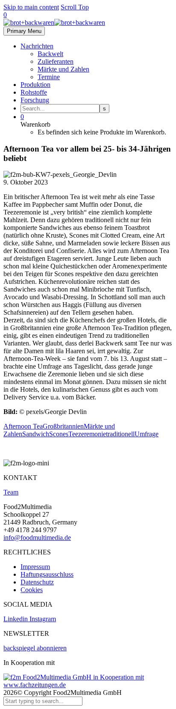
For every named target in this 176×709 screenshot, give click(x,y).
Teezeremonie (87, 434)
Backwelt (50, 53)
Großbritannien (63, 426)
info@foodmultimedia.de (37, 537)
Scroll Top (75, 7)
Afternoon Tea (23, 426)
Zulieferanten (55, 61)
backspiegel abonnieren (35, 648)
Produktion (35, 84)
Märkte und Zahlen (63, 69)
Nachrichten (37, 46)
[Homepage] (54, 22)
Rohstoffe (34, 92)
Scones (58, 434)
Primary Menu (24, 31)
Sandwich (35, 434)
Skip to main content (31, 7)
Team (10, 492)
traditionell (120, 434)
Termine (49, 76)
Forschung (35, 100)
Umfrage (146, 434)
